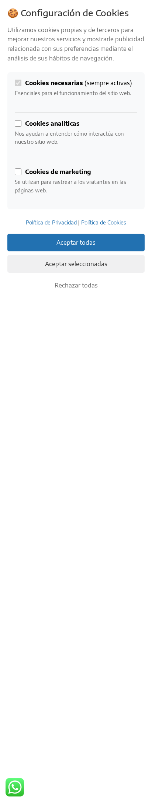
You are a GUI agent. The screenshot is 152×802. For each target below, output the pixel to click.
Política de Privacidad (51, 222)
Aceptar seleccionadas (76, 264)
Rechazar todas (76, 285)
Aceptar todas (76, 242)
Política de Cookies (103, 222)
